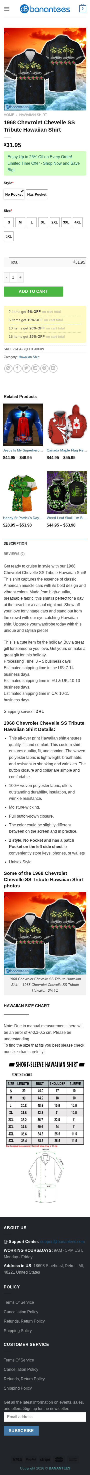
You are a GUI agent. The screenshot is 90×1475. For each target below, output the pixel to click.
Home (9, 115)
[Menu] (7, 9)
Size (8, 211)
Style (9, 183)
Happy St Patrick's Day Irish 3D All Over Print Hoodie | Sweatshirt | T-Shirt (23, 518)
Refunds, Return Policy (24, 1321)
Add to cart (33, 291)
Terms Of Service (19, 1302)
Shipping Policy (18, 1331)
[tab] (45, 544)
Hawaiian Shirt (33, 115)
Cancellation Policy (21, 1312)
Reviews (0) (14, 554)
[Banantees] (45, 8)
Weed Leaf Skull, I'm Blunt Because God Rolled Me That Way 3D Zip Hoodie (67, 518)
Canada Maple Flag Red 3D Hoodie (67, 450)
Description (15, 543)
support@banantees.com (62, 1241)
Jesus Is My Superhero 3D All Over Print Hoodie (23, 450)
